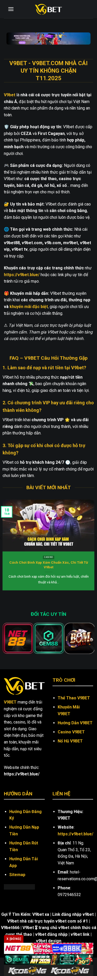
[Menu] (11, 9)
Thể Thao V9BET (74, 697)
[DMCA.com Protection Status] (19, 886)
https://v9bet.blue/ (75, 833)
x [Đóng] (13, 939)
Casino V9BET (71, 731)
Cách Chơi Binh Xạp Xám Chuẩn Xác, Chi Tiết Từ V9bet (48, 564)
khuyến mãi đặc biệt (29, 306)
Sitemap (17, 874)
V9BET (10, 702)
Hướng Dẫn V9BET (75, 722)
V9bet (9, 94)
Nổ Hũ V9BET (70, 741)
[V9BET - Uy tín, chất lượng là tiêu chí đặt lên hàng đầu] (48, 9)
